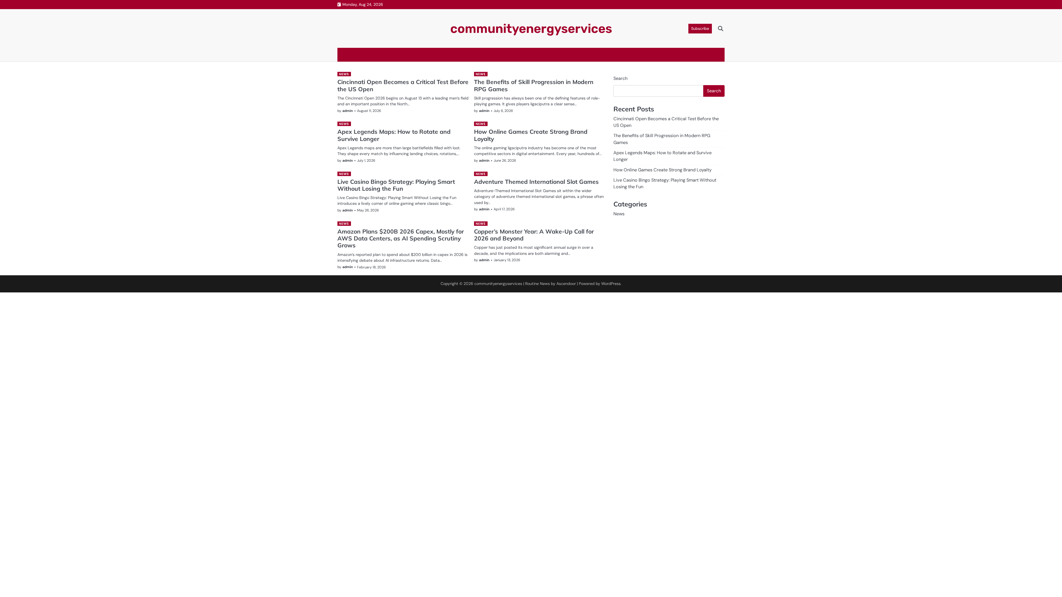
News (344, 74)
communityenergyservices (531, 28)
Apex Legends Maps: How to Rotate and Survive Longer (394, 135)
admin (347, 110)
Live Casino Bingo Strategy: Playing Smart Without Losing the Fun (396, 185)
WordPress (611, 283)
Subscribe (700, 28)
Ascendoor (566, 283)
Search (620, 78)
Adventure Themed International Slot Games (536, 181)
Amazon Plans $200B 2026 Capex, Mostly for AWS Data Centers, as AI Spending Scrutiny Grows (400, 238)
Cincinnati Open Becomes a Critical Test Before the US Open (402, 85)
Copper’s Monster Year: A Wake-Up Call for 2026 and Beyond (534, 235)
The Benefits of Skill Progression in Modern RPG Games (534, 85)
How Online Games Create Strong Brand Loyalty (530, 135)
